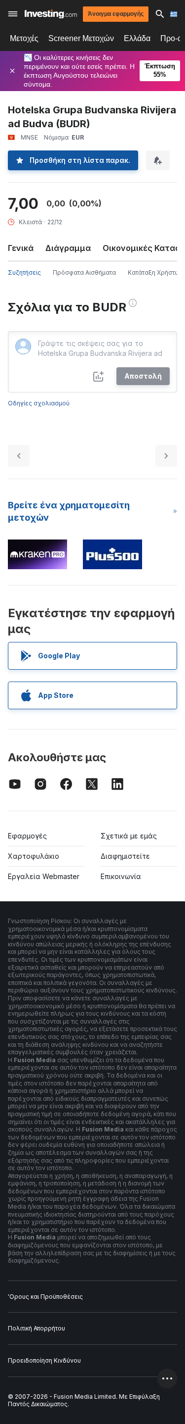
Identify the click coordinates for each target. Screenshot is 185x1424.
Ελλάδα (137, 38)
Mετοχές (24, 38)
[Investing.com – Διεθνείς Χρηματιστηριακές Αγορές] (51, 14)
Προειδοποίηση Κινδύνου (44, 1360)
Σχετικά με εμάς (129, 836)
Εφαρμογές (27, 836)
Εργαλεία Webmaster (43, 876)
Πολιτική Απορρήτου (36, 1328)
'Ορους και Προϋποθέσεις (45, 1296)
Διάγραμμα (68, 248)
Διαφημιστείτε (125, 856)
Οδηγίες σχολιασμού (39, 403)
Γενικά (21, 248)
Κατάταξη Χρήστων (156, 272)
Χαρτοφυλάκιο (33, 856)
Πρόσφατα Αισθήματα (84, 272)
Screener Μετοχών (81, 38)
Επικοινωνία (121, 876)
